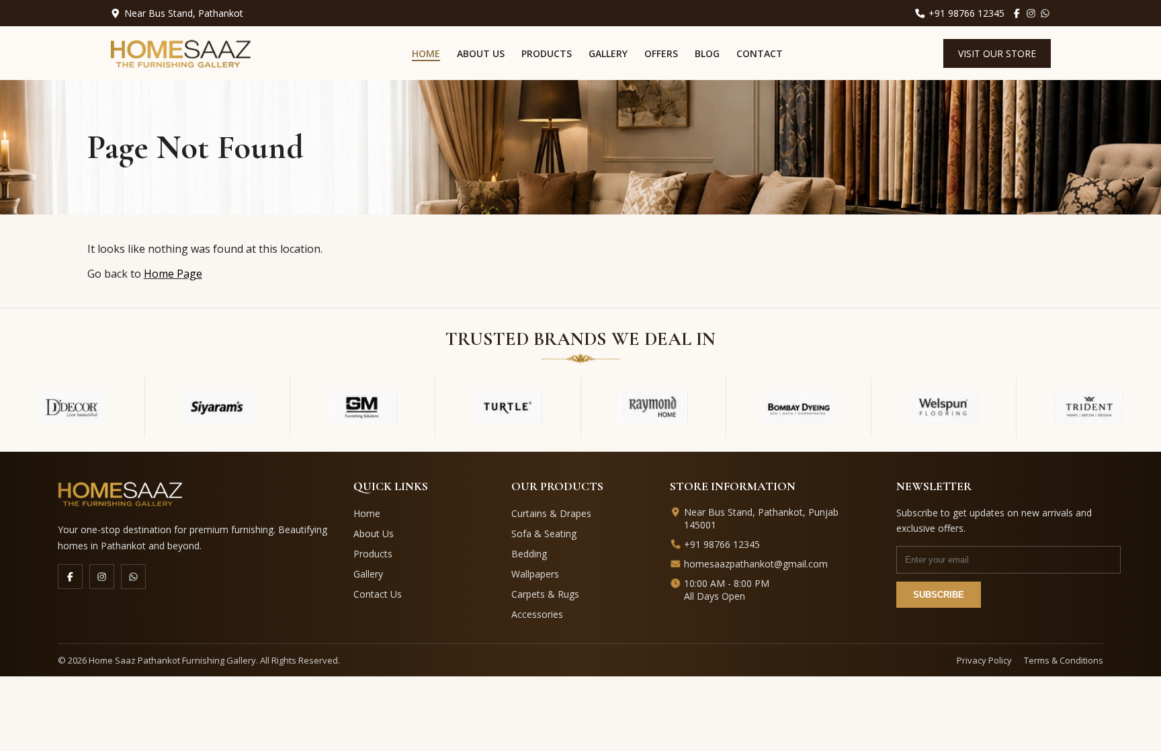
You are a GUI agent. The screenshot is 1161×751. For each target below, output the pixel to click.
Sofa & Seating (543, 533)
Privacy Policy (984, 660)
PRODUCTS (546, 53)
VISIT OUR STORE (997, 53)
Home (366, 513)
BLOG (707, 53)
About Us (373, 533)
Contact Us (377, 594)
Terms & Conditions (1063, 660)
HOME (426, 53)
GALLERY (608, 53)
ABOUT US (481, 53)
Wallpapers (535, 573)
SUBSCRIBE (938, 595)
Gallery (368, 573)
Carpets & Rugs (545, 594)
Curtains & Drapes (551, 513)
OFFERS (661, 53)
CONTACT (759, 53)
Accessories (537, 614)
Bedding (529, 553)
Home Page (173, 273)
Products (372, 553)
